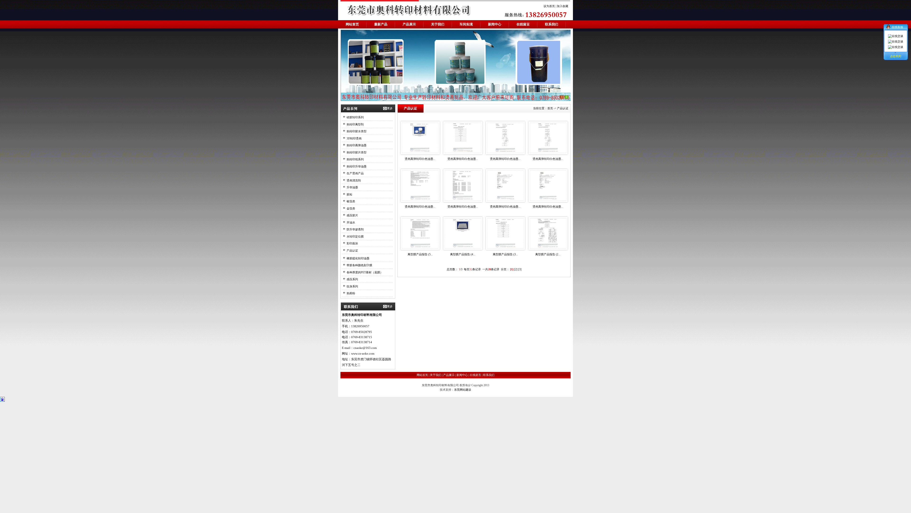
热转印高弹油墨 (357, 145)
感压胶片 (352, 215)
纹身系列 (352, 286)
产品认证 (352, 250)
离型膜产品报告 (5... (420, 254)
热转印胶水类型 (357, 131)
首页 (550, 108)
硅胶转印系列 (355, 117)
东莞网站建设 (462, 389)
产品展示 (449, 375)
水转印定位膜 (355, 236)
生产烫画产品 (355, 173)
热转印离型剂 (355, 124)
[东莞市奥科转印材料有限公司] (455, 65)
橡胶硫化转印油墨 (358, 258)
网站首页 (422, 375)
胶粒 (349, 194)
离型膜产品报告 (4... (462, 254)
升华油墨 (352, 187)
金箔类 (351, 208)
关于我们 (435, 375)
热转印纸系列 (355, 159)
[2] (515, 269)
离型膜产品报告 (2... (547, 254)
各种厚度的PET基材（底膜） (365, 272)
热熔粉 (351, 293)
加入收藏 (562, 6)
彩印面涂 (352, 243)
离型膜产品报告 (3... (505, 254)
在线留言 (475, 375)
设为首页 (549, 6)
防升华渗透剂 (355, 229)
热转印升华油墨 (357, 166)
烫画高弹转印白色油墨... (420, 159)
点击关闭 (895, 56)
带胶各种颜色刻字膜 (359, 265)
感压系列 (352, 279)
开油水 (351, 222)
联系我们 (488, 375)
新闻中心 (462, 375)
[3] (519, 269)
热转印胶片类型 (357, 152)
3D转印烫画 (354, 138)
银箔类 (351, 201)
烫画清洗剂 (354, 180)
